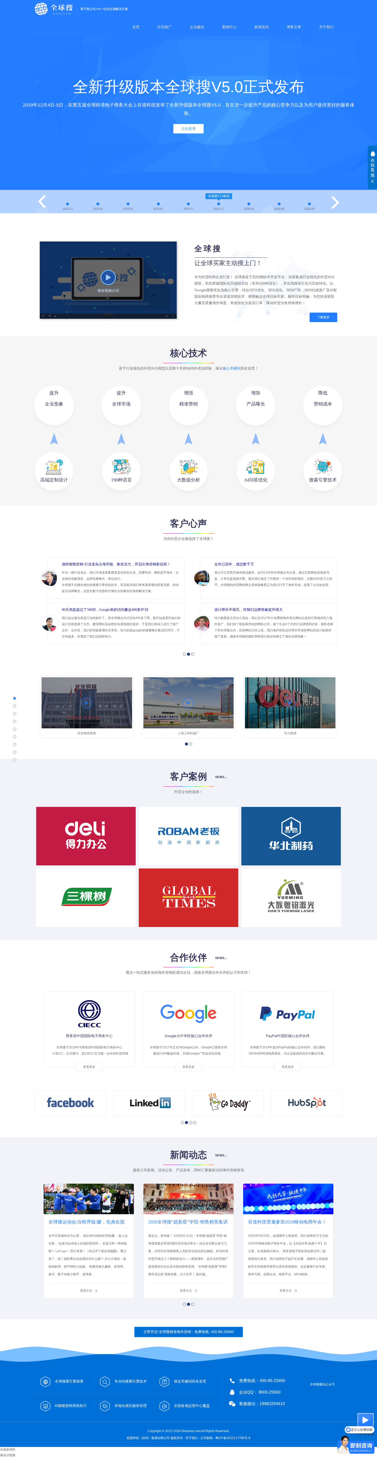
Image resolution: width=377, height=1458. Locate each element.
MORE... (221, 777)
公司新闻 (206, 1438)
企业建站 (197, 27)
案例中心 (229, 27)
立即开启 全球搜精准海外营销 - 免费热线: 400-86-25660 (188, 1332)
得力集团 (290, 733)
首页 (136, 27)
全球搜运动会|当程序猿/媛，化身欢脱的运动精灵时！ (86, 1223)
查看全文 (86, 1290)
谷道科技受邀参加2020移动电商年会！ (287, 1221)
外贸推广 (164, 27)
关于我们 (326, 27)
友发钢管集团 (86, 733)
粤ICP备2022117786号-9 (232, 1438)
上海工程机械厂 (188, 733)
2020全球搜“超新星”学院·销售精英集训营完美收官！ (188, 1223)
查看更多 (89, 1067)
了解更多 (323, 317)
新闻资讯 (261, 27)
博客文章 (294, 27)
